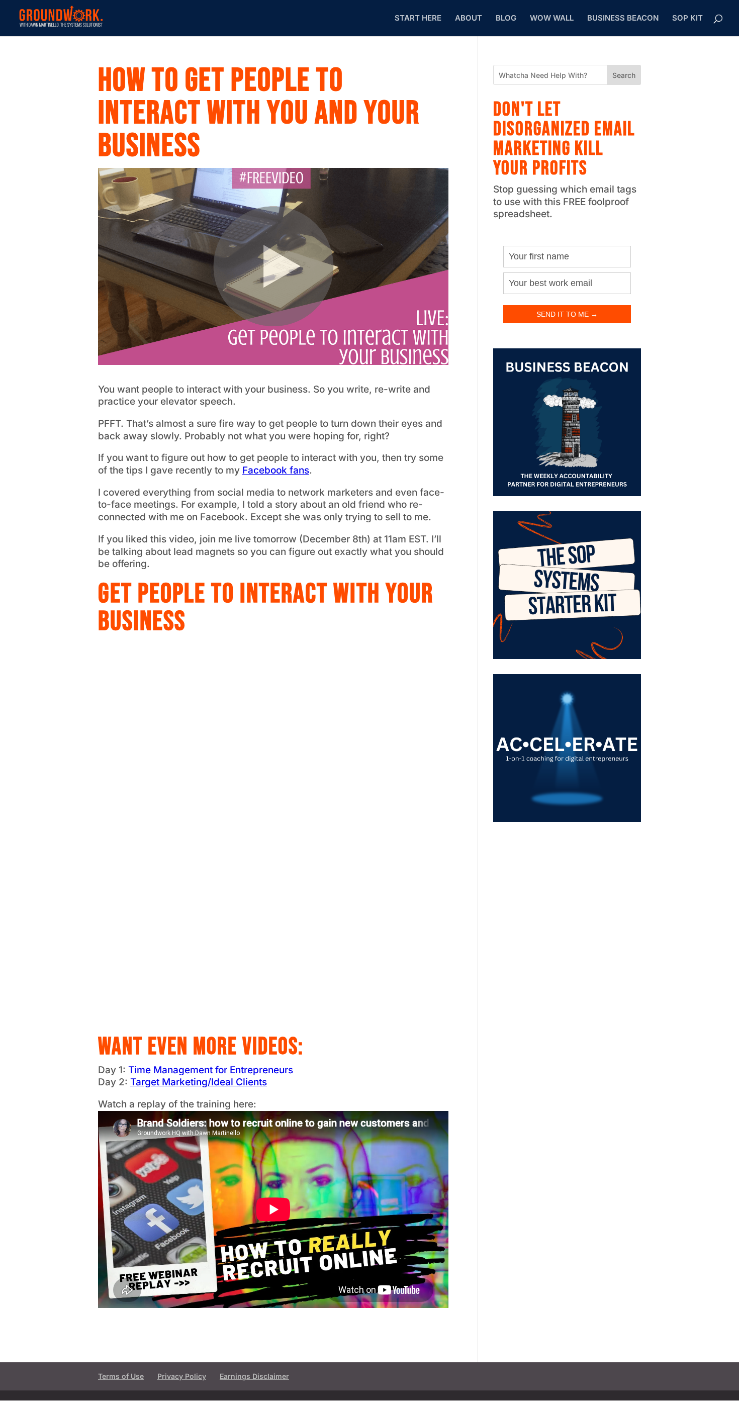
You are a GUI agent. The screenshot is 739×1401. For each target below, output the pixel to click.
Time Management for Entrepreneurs (210, 1070)
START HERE (418, 19)
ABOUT (468, 19)
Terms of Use (121, 1376)
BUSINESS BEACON (623, 19)
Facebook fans (275, 470)
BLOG (506, 19)
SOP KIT (687, 19)
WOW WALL (552, 19)
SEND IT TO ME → (567, 314)
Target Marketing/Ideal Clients (198, 1082)
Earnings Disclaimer (254, 1376)
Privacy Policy (181, 1376)
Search (623, 75)
